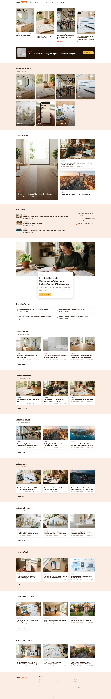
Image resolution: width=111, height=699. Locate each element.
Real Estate (62, 2)
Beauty (51, 2)
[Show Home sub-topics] (33, 2)
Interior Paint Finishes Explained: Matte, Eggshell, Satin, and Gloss (85, 214)
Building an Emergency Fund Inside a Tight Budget (86, 219)
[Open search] (93, 2)
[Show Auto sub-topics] (48, 2)
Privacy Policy (76, 683)
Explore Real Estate (23, 629)
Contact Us (76, 681)
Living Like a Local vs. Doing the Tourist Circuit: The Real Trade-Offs (85, 224)
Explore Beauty (22, 540)
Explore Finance (22, 408)
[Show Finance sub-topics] (39, 2)
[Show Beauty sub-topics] (54, 2)
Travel (42, 2)
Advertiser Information (78, 687)
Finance (36, 2)
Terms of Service (77, 685)
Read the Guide (88, 52)
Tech (57, 2)
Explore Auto (22, 496)
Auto (47, 2)
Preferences (76, 689)
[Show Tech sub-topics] (58, 2)
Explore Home (22, 364)
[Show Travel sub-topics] (44, 2)
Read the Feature (45, 294)
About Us (76, 679)
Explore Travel (22, 452)
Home (31, 2)
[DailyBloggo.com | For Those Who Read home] (21, 2)
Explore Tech (21, 584)
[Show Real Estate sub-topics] (65, 2)
